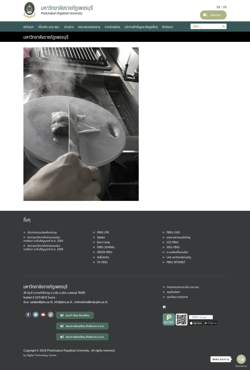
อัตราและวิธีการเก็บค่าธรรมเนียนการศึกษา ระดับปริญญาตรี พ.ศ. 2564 (43, 239)
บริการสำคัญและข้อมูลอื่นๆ (141, 27)
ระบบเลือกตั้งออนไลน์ (176, 252)
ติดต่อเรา (167, 27)
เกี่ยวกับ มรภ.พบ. (49, 27)
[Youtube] (43, 315)
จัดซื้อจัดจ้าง (102, 257)
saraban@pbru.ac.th (41, 301)
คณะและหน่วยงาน (89, 27)
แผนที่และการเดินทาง (176, 296)
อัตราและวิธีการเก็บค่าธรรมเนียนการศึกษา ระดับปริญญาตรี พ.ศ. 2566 (43, 247)
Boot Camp (102, 242)
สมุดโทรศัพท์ (172, 291)
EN (218, 7)
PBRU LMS (102, 232)
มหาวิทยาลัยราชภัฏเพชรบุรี (45, 37)
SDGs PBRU (172, 247)
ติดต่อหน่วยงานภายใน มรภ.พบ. (182, 286)
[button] (75, 315)
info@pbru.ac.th (63, 301)
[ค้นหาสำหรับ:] (209, 26)
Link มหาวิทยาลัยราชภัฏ (177, 257)
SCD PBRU (171, 242)
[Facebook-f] (28, 315)
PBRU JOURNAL (105, 247)
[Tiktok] (51, 315)
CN (225, 7)
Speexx (100, 237)
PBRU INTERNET (174, 262)
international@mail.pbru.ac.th (91, 301)
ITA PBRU (101, 262)
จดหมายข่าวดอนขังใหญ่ (177, 237)
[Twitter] (36, 315)
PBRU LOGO (172, 232)
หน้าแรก (28, 27)
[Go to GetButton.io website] (241, 366)
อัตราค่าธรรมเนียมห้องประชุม (41, 232)
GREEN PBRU (103, 252)
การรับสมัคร (112, 27)
